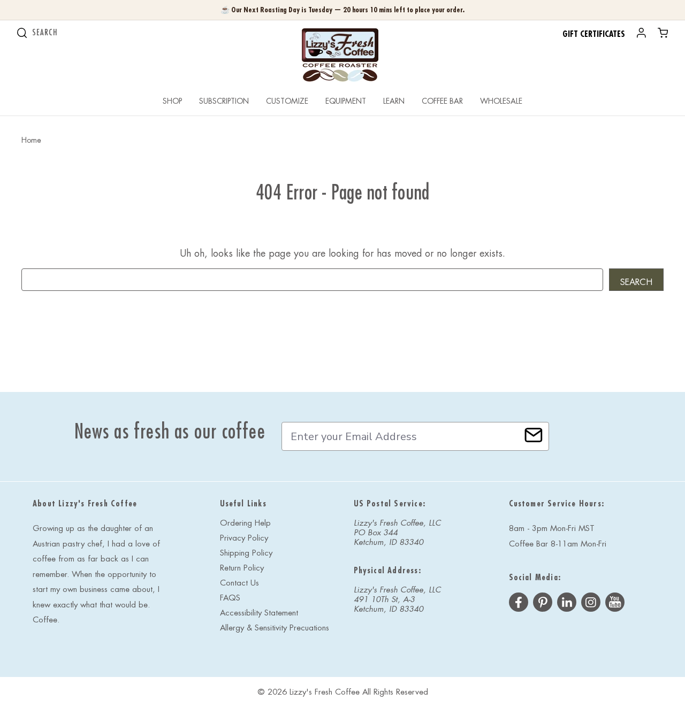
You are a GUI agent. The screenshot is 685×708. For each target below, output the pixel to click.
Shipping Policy (246, 553)
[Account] (641, 34)
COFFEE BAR (442, 101)
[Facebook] (518, 603)
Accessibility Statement (259, 613)
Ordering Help (245, 523)
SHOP (172, 101)
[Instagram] (590, 603)
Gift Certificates (593, 34)
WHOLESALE (501, 101)
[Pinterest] (542, 603)
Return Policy (242, 568)
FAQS (230, 598)
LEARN (394, 101)
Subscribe (533, 435)
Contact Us (239, 583)
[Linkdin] (566, 603)
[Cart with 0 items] (663, 34)
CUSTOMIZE (287, 101)
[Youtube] (615, 603)
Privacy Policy (244, 538)
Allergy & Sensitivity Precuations (274, 628)
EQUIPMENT (345, 101)
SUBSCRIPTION (224, 101)
